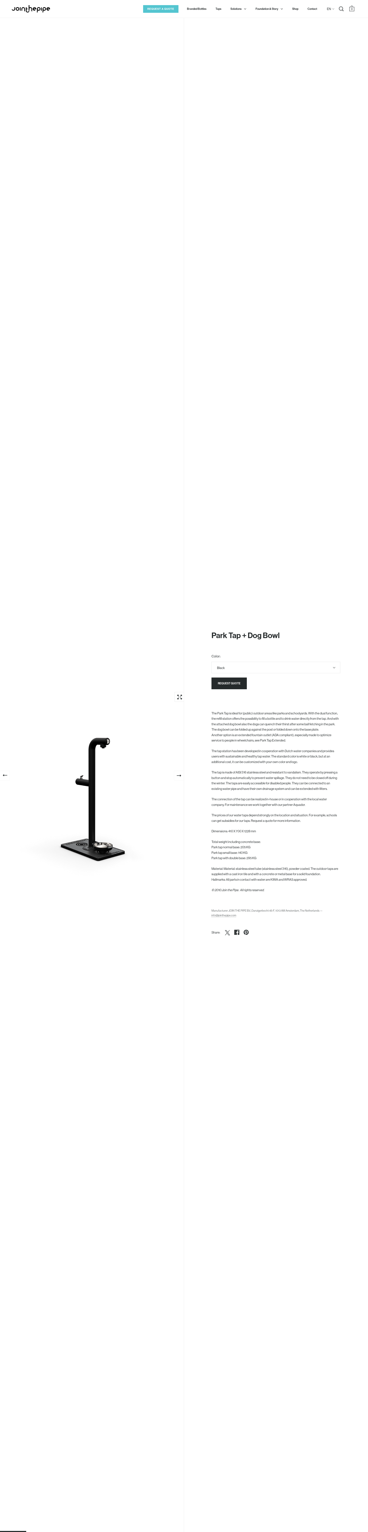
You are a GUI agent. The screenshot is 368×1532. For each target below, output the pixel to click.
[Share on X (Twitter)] (227, 932)
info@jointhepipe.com (223, 915)
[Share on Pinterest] (246, 932)
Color (215, 656)
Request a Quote (160, 8)
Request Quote (229, 683)
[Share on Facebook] (237, 932)
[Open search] (341, 9)
